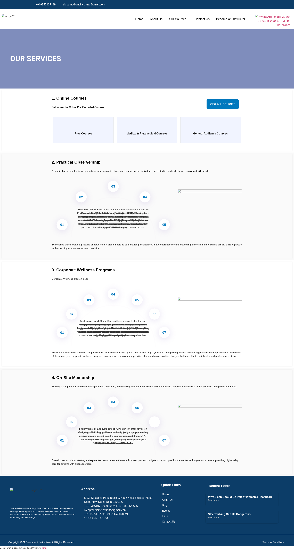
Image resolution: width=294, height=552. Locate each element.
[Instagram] (253, 4)
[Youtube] (260, 4)
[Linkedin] (247, 4)
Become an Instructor (230, 19)
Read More (213, 500)
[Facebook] (233, 4)
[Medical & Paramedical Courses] (147, 126)
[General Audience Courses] (210, 126)
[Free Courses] (83, 126)
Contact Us (202, 19)
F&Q (165, 516)
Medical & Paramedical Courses (146, 133)
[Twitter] (240, 4)
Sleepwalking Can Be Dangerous (229, 514)
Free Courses (83, 133)
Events (166, 510)
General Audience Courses (210, 133)
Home (139, 19)
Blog (165, 505)
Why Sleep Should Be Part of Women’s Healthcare (240, 496)
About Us (156, 19)
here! (44, 548)
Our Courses (177, 19)
